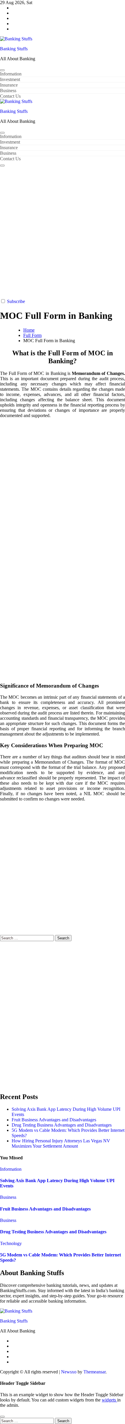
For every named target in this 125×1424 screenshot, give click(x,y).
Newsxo (68, 1371)
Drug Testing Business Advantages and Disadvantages (62, 1124)
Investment (10, 79)
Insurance (9, 84)
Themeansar (94, 1371)
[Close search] (2, 1417)
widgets (109, 1399)
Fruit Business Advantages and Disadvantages (54, 1119)
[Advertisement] (62, 232)
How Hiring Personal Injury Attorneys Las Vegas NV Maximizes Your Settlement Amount (61, 1143)
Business (8, 90)
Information (11, 73)
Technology (11, 1243)
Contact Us (10, 96)
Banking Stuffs (14, 48)
